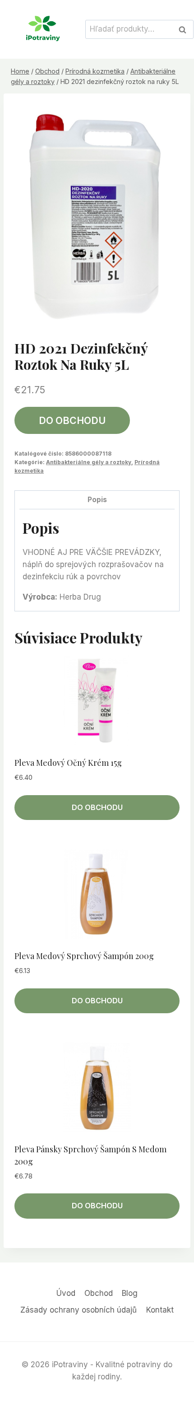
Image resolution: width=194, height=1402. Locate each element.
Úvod (65, 1293)
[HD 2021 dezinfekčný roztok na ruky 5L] (97, 214)
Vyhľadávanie (185, 29)
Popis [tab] (97, 499)
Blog (130, 1293)
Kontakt (160, 1309)
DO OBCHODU (72, 420)
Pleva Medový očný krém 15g (68, 762)
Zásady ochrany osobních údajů (78, 1309)
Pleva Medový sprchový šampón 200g (84, 955)
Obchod (98, 1293)
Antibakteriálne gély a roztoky (88, 462)
